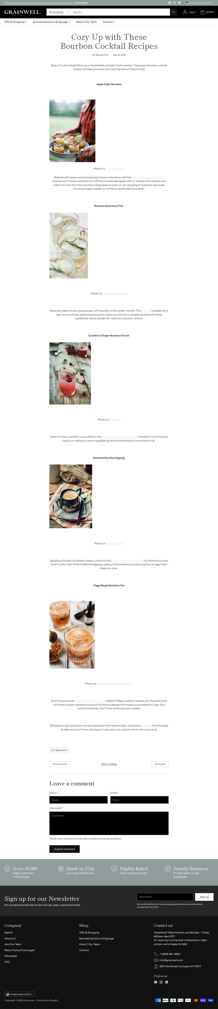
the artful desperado (115, 293)
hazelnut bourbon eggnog (127, 560)
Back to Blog (109, 764)
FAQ (7, 961)
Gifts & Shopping (89, 932)
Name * (53, 792)
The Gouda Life (115, 543)
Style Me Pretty (115, 168)
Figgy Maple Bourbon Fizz (89, 700)
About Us (9, 938)
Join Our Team (12, 944)
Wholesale (10, 956)
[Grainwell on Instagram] (174, 3)
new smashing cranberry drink (119, 436)
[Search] (173, 12)
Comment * (56, 808)
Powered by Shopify (47, 1000)
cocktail (146, 310)
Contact (84, 950)
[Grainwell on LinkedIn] (179, 3)
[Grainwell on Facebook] (170, 3)
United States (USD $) (200, 3)
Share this (61, 750)
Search (8, 932)
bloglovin (114, 419)
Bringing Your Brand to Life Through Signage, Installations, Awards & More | (46, 3)
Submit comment (64, 849)
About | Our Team (89, 944)
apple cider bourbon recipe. (148, 177)
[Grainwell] (22, 12)
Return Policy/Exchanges (19, 950)
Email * (114, 792)
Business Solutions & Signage (96, 938)
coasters (146, 725)
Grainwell (29, 1000)
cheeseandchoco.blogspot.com (115, 683)
